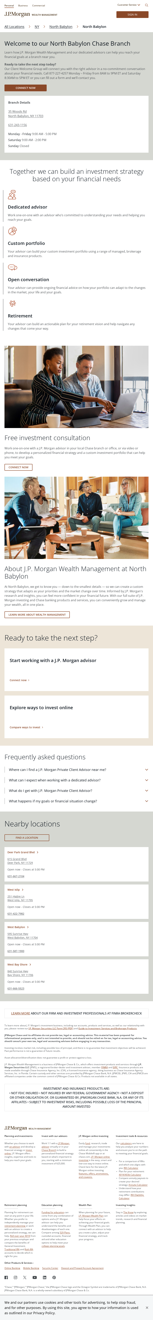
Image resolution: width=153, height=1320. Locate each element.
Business (23, 5)
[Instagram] (15, 1277)
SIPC (115, 1067)
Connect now (25, 88)
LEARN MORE (20, 1013)
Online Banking (12, 1268)
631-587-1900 (15, 951)
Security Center (50, 1268)
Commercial (38, 5)
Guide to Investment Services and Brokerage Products (107, 1028)
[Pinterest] (54, 1277)
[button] (147, 1307)
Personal (9, 5)
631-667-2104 (15, 876)
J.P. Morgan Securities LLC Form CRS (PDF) (51, 1028)
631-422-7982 (15, 913)
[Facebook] (6, 1277)
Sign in (132, 14)
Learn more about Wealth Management (37, 614)
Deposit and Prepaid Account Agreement (82, 1268)
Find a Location (27, 837)
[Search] (147, 5)
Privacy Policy (44, 1313)
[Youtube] (34, 1277)
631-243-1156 (17, 125)
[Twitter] (24, 1277)
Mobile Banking (31, 1268)
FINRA (104, 1067)
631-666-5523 (15, 988)
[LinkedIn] (44, 1277)
